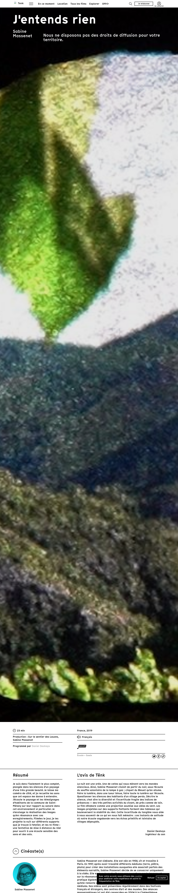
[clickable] (81, 746)
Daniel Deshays (41, 746)
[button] (130, 3)
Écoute (80, 755)
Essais (88, 755)
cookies (138, 876)
